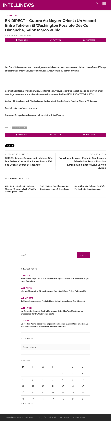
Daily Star (28, 298)
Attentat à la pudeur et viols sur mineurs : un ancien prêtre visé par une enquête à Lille (20, 189)
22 (63, 392)
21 (53, 392)
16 (73, 386)
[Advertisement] (39, 56)
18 (23, 392)
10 (83, 379)
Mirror (26, 275)
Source (60, 115)
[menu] (104, 3)
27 (43, 398)
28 (53, 398)
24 (83, 392)
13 (43, 386)
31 (83, 398)
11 (23, 386)
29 (63, 398)
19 (33, 392)
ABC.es (26, 321)
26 (33, 398)
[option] (21, 188)
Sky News (27, 288)
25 (23, 398)
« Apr (23, 403)
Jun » (30, 403)
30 (73, 398)
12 (33, 386)
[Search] (97, 3)
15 (63, 386)
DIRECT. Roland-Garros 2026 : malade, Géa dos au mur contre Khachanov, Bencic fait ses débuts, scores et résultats (28, 161)
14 (53, 386)
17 (83, 386)
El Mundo (28, 308)
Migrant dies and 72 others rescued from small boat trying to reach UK (53, 291)
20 (43, 392)
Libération (13, 16)
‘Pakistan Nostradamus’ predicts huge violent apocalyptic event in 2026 (53, 301)
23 (73, 392)
